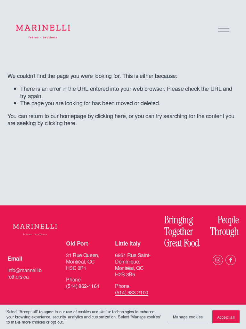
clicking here (110, 116)
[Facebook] (231, 260)
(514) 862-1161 (82, 286)
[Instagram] (218, 260)
